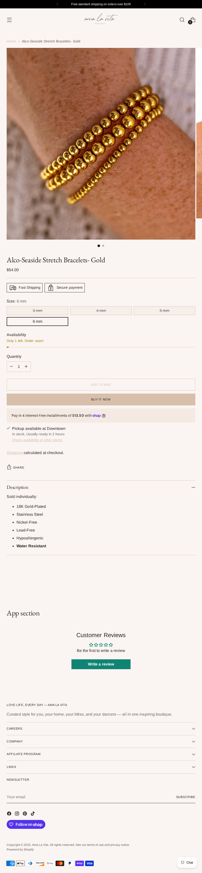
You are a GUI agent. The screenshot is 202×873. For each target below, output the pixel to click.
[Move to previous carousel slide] (180, 582)
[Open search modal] (182, 20)
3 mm (37, 310)
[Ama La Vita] (101, 19)
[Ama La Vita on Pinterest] (25, 814)
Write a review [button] (101, 664)
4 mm (101, 310)
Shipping (15, 453)
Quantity (14, 356)
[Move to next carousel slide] (191, 582)
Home (11, 41)
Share (18, 467)
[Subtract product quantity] (11, 367)
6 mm (37, 321)
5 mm (164, 310)
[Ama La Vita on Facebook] (10, 814)
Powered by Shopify (20, 849)
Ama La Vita (40, 845)
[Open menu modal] (9, 20)
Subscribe (185, 797)
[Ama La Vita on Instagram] (17, 814)
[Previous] (57, 4)
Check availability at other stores (37, 440)
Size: (16, 301)
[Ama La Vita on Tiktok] (33, 814)
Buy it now (101, 399)
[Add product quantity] (26, 367)
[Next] (144, 4)
